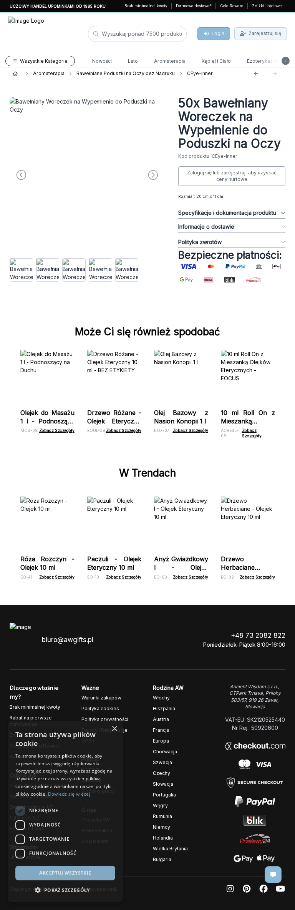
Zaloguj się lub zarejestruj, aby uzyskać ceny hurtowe (232, 176)
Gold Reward (232, 5)
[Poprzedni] (256, 73)
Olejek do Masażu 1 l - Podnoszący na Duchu (47, 421)
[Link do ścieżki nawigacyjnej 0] (15, 73)
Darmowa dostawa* (194, 5)
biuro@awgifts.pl (67, 640)
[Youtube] (280, 889)
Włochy (161, 698)
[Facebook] (263, 889)
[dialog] (65, 811)
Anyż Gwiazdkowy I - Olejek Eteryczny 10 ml (181, 567)
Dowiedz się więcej (69, 794)
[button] (65, 890)
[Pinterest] (247, 889)
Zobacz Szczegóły (57, 430)
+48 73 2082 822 (258, 635)
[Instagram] (230, 889)
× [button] (114, 729)
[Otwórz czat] (273, 874)
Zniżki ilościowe (267, 5)
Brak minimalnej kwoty (145, 5)
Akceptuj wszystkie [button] (65, 873)
